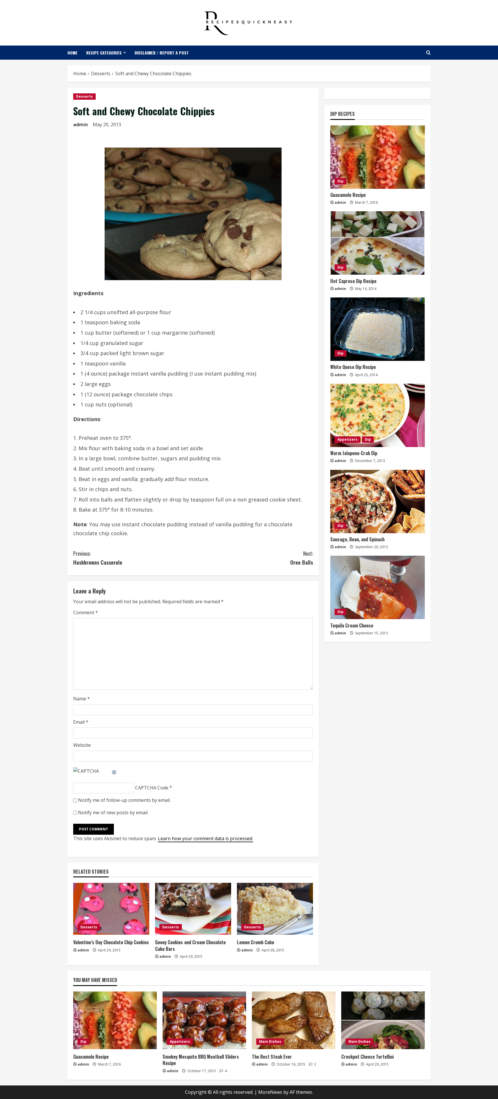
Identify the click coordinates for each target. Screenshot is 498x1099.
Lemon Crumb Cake (255, 942)
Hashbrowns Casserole (97, 558)
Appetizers (347, 439)
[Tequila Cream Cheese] (377, 587)
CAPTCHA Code (151, 788)
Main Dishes (270, 1041)
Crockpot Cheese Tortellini (367, 1056)
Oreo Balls (301, 558)
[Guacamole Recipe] (377, 157)
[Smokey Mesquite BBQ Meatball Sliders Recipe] (204, 1020)
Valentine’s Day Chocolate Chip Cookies (111, 942)
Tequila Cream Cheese (351, 625)
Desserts (84, 96)
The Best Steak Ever (272, 1056)
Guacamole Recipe (348, 194)
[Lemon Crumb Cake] (275, 909)
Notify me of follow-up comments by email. (124, 800)
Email (80, 722)
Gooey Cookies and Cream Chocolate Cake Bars (190, 945)
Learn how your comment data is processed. (205, 838)
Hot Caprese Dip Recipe (353, 280)
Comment (85, 612)
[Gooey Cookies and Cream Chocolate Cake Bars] (193, 909)
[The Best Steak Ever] (293, 1020)
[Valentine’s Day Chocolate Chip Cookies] (111, 909)
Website (82, 745)
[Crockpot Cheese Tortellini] (383, 1020)
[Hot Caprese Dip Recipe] (377, 243)
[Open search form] (428, 52)
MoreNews (270, 1092)
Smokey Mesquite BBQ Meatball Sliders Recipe (201, 1059)
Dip (340, 181)
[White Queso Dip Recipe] (377, 329)
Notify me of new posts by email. (113, 812)
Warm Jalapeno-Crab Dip (353, 453)
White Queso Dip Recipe (353, 366)
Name (81, 698)
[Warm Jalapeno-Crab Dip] (377, 415)
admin (80, 124)
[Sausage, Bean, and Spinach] (377, 501)
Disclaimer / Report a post (162, 53)
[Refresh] (114, 771)
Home (72, 53)
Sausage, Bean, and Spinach (357, 539)
